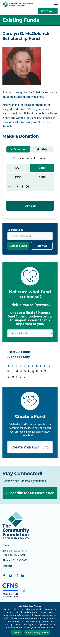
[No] (56, 619)
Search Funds (15, 229)
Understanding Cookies (37, 632)
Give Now (46, 11)
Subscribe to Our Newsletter (30, 493)
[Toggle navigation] (55, 4)
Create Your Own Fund (30, 447)
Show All (42, 245)
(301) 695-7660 (19, 560)
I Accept (17, 632)
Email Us (7, 565)
